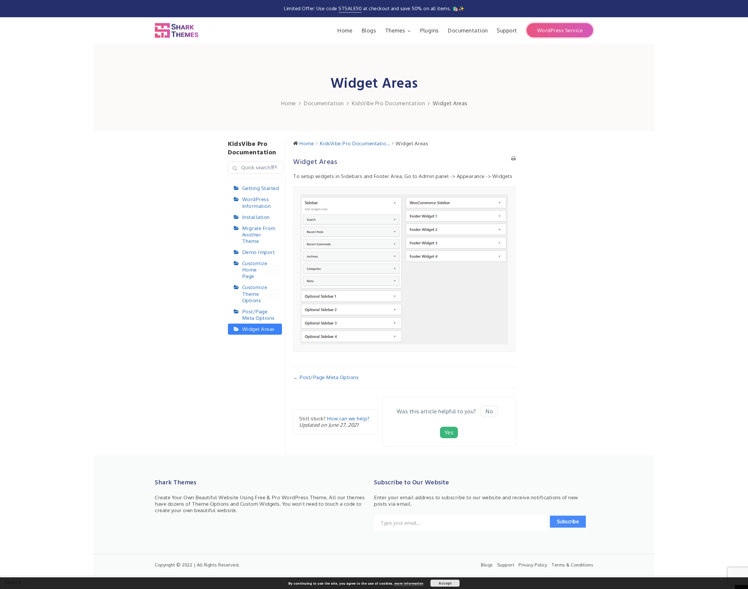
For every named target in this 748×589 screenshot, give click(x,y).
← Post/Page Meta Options (326, 377)
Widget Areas (258, 329)
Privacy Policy (533, 565)
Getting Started (260, 188)
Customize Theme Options (254, 293)
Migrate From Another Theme (259, 234)
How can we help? (348, 418)
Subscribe (568, 521)
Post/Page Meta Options (258, 314)
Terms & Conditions (572, 565)
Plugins (429, 30)
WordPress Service (560, 30)
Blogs (368, 30)
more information (409, 583)
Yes (449, 432)
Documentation (468, 30)
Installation (256, 217)
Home (344, 30)
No (489, 411)
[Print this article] (513, 159)
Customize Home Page (254, 269)
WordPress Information (256, 202)
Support (507, 30)
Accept (445, 583)
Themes (395, 30)
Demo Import (258, 252)
